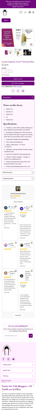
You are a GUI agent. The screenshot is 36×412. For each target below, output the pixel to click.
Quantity (4, 68)
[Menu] (33, 12)
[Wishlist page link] (21, 12)
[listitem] (18, 4)
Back (6, 20)
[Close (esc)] (33, 385)
